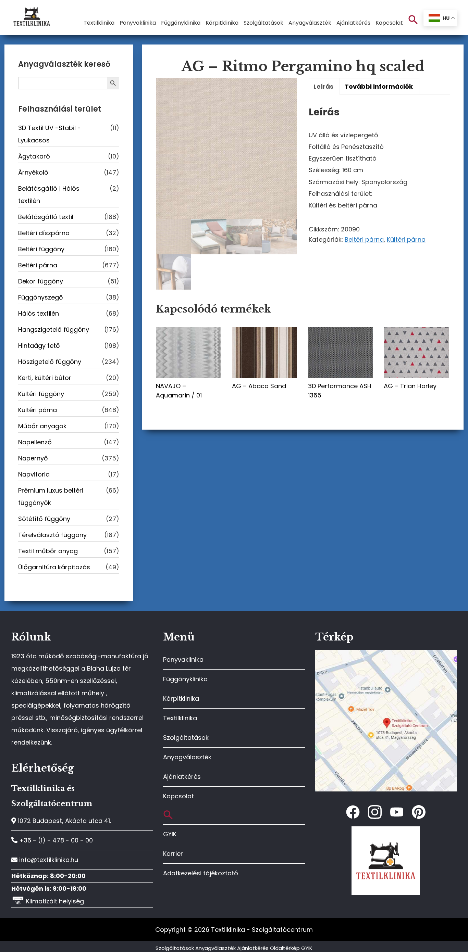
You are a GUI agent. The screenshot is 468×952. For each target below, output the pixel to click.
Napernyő (33, 458)
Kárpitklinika (181, 698)
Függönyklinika (185, 679)
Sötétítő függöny (44, 519)
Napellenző (35, 442)
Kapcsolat (178, 796)
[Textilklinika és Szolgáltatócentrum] (386, 653)
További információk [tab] (379, 86)
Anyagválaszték (187, 757)
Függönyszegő (40, 297)
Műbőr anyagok (42, 426)
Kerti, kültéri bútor (44, 377)
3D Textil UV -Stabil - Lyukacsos (49, 134)
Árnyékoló (33, 172)
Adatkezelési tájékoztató (200, 873)
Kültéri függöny (41, 394)
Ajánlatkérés (182, 776)
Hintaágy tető (39, 345)
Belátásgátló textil (45, 217)
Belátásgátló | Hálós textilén (48, 194)
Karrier (173, 853)
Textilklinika (180, 718)
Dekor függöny (40, 281)
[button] (413, 20)
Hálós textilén (38, 313)
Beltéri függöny (41, 249)
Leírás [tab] (323, 86)
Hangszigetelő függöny (53, 329)
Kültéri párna (406, 239)
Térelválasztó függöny (52, 535)
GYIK (169, 834)
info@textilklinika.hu (47, 859)
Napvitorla (34, 474)
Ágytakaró (34, 156)
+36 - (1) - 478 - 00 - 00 (55, 840)
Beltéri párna (364, 239)
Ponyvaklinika (183, 659)
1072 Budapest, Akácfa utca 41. (63, 820)
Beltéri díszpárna (44, 233)
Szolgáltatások (186, 737)
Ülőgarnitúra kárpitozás (54, 567)
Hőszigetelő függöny (49, 361)
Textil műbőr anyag (48, 551)
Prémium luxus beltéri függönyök (50, 496)
